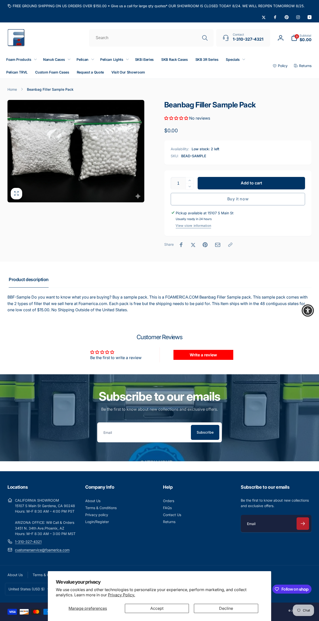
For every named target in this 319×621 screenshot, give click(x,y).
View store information (193, 226)
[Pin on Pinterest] (205, 244)
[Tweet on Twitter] (193, 244)
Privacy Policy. (121, 594)
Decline (226, 608)
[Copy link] (230, 244)
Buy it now (238, 198)
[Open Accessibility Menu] (308, 310)
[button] (301, 38)
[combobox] (151, 38)
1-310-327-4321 (28, 542)
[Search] (205, 38)
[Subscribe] (303, 523)
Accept (156, 608)
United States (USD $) (26, 589)
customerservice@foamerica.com (42, 550)
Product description (29, 279)
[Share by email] (218, 245)
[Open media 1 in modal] (75, 151)
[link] (156, 6)
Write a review (203, 354)
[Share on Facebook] (181, 244)
